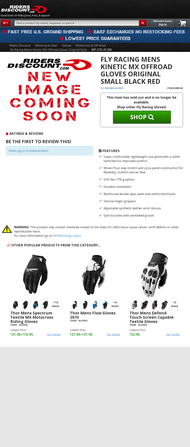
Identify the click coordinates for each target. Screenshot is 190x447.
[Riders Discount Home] (24, 9)
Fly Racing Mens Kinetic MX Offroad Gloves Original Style (48, 50)
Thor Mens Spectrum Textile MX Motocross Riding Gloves (31, 317)
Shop (139, 117)
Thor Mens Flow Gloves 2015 (93, 315)
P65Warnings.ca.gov (67, 236)
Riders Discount (20, 45)
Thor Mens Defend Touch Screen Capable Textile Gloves (152, 317)
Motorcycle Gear (46, 45)
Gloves (66, 45)
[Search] (142, 23)
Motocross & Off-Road (91, 45)
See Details (53, 334)
